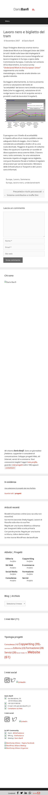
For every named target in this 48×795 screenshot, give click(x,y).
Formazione (27, 571)
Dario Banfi (19, 738)
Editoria (9, 558)
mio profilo (32, 462)
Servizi (25, 578)
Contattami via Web (14, 708)
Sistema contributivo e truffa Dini (22, 195)
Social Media (11, 571)
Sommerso (25, 179)
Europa (9, 179)
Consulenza (11, 578)
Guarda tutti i (12, 493)
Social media (22, 653)
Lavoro (16, 179)
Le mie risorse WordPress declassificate (21, 537)
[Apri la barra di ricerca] (44, 21)
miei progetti (17, 465)
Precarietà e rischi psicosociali (27, 191)
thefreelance (19, 736)
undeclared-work (32, 182)
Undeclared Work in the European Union (22, 67)
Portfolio (13, 561)
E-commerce (28, 565)
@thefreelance (18, 733)
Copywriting (28, 558)
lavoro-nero (18, 182)
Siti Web (9, 565)
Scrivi (35, 793)
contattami (10, 467)
